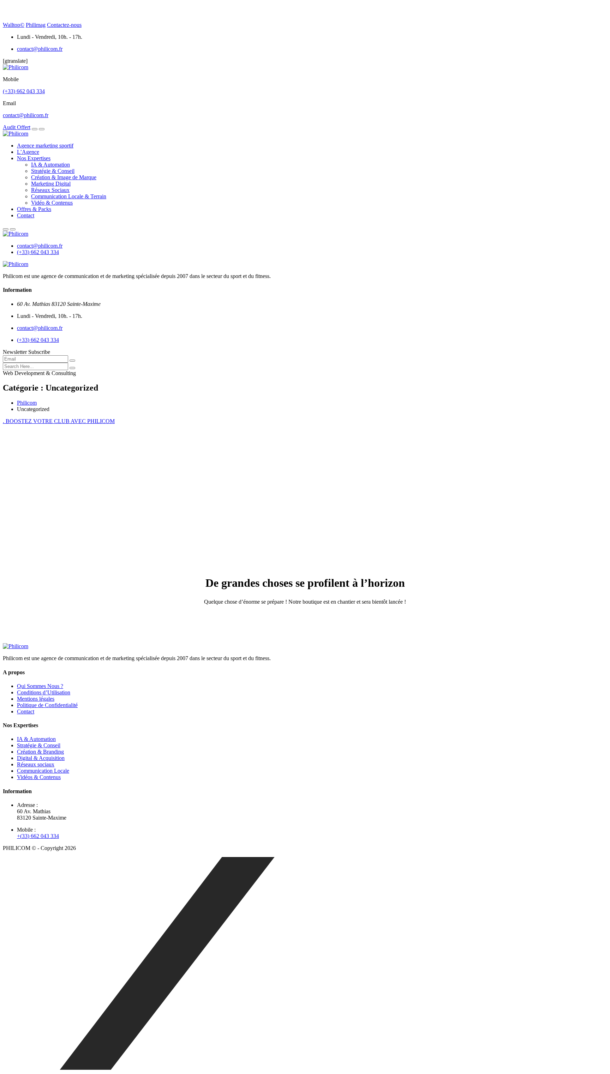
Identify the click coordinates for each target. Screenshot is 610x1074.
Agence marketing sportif (45, 146)
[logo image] (15, 234)
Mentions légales (35, 699)
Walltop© (13, 25)
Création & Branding (40, 752)
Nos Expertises (33, 158)
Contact (25, 215)
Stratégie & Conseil (52, 171)
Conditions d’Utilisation (43, 692)
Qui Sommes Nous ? (40, 686)
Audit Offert (16, 127)
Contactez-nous (64, 25)
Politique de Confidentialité (47, 705)
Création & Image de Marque (63, 177)
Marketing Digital (51, 184)
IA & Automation (50, 165)
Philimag (36, 25)
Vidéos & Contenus (39, 777)
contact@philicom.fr (39, 49)
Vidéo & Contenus (52, 203)
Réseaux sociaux (35, 764)
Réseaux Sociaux (50, 190)
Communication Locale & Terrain (68, 196)
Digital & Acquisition (41, 758)
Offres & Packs (34, 209)
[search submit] (72, 368)
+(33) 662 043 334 (38, 836)
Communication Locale (43, 771)
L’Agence (28, 152)
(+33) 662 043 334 (24, 91)
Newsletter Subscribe (26, 352)
